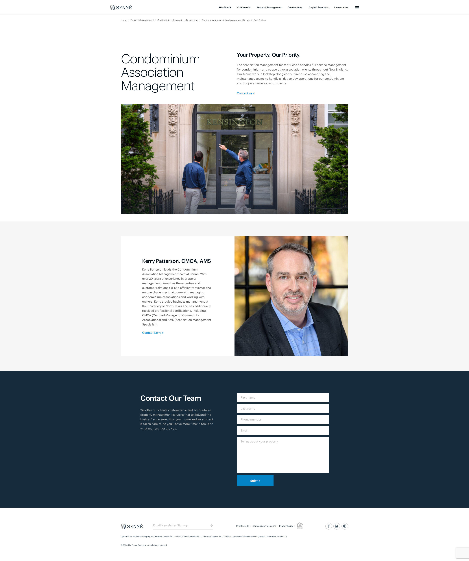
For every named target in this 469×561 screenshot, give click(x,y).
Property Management (269, 7)
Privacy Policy (286, 525)
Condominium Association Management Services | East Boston (234, 19)
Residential (225, 7)
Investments (341, 7)
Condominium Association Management (178, 19)
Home (124, 19)
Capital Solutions (318, 7)
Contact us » (245, 93)
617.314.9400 (242, 525)
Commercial (244, 7)
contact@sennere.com (264, 525)
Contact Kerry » (153, 332)
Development (295, 7)
